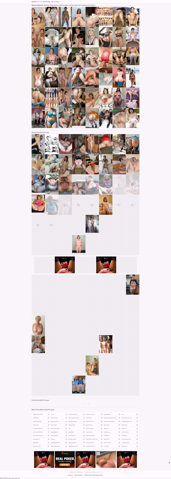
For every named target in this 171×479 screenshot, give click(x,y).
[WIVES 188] (132, 305)
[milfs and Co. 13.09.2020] (65, 17)
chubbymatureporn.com (127, 421)
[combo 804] (119, 325)
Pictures (52, 414)
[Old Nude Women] (78, 245)
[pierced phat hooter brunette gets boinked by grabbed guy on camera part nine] (65, 78)
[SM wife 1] (65, 184)
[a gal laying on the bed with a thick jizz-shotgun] (92, 144)
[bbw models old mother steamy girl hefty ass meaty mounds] (65, 225)
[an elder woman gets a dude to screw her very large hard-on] (51, 245)
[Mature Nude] (92, 225)
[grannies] (92, 184)
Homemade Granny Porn (38, 435)
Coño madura (89, 418)
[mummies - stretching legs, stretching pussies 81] (92, 57)
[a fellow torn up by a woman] (132, 325)
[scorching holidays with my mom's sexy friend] (38, 365)
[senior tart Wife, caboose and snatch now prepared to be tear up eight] (119, 57)
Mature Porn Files (37, 446)
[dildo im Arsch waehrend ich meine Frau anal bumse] (51, 365)
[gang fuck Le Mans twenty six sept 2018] (105, 325)
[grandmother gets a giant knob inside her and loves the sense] (65, 164)
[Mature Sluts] (38, 184)
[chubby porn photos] (132, 144)
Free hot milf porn (107, 442)
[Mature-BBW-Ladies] (132, 245)
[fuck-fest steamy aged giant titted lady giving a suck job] (65, 37)
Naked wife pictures (72, 442)
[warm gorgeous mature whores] (119, 386)
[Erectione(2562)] (119, 164)
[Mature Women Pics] (132, 57)
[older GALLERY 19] (51, 78)
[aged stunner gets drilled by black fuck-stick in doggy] (65, 118)
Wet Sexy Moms (54, 418)
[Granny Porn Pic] (38, 205)
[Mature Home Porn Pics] (92, 37)
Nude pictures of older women (110, 418)
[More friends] (51, 386)
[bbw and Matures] (51, 184)
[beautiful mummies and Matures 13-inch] (132, 345)
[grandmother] (78, 305)
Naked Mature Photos (55, 442)
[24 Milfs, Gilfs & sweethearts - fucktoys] (38, 17)
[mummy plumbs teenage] (105, 386)
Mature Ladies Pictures (38, 432)
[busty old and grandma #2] (132, 118)
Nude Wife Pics (89, 432)
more (123, 414)
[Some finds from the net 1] (65, 245)
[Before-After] (51, 98)
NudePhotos (41, 1)
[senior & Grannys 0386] (105, 245)
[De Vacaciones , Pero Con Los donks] (119, 285)
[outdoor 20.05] (38, 98)
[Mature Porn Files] (92, 98)
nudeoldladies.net (54, 432)
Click (69, 428)
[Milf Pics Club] (92, 365)
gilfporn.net (106, 428)
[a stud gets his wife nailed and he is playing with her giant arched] (78, 225)
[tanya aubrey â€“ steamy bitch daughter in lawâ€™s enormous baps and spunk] (78, 345)
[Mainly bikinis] (51, 118)
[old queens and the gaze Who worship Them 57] (119, 144)
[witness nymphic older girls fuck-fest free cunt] (65, 285)
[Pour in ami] (105, 57)
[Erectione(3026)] (78, 205)
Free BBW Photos (125, 442)
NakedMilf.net (107, 435)
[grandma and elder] (78, 285)
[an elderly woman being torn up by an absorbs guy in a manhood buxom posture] (65, 345)
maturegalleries (107, 414)
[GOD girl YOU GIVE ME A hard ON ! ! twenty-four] (38, 225)
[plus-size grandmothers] (119, 17)
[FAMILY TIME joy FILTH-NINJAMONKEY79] (78, 37)
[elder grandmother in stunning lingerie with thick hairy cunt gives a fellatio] (92, 164)
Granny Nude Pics (90, 442)
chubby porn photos (72, 421)
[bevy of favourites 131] (105, 305)
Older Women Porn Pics (127, 418)
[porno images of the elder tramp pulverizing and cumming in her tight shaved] (78, 164)
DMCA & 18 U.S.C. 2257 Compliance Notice (94, 475)
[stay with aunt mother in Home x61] (65, 305)
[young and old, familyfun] (38, 37)
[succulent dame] (119, 205)
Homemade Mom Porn (37, 428)
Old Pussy (53, 439)
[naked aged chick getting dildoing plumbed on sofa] (65, 144)
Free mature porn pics (126, 439)
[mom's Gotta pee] (51, 325)
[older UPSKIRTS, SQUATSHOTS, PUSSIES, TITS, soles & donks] (51, 164)
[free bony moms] (119, 345)
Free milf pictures (125, 432)
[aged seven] (78, 78)
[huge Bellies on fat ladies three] (132, 365)
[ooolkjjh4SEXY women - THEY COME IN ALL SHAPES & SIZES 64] (92, 205)
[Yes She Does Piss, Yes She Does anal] (38, 57)
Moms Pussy (106, 425)
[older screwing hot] (92, 386)
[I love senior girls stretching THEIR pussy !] (105, 225)
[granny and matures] (119, 225)
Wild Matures (36, 418)
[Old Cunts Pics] (78, 118)
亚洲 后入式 (3, 478)
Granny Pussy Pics (55, 421)
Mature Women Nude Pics (109, 421)
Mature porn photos (90, 435)
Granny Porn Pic (36, 439)
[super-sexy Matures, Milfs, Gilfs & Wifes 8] (132, 78)
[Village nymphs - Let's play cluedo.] (38, 118)
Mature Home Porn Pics (38, 414)
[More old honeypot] (105, 285)
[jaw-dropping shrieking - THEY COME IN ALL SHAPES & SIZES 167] (105, 37)
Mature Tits (124, 428)
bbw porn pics (124, 446)
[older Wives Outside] (51, 285)
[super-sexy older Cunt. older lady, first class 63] (78, 57)
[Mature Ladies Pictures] (51, 57)
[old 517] (51, 37)
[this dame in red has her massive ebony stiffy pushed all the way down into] (119, 98)
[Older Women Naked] (38, 325)
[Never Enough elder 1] (119, 305)
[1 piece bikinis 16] (38, 78)
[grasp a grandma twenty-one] (51, 205)
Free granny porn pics (90, 446)
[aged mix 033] (78, 325)
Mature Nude (124, 425)
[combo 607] (132, 184)
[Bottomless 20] (105, 164)
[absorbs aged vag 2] (105, 184)
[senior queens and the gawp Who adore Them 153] (65, 98)
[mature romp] (38, 386)
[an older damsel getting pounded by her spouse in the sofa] (119, 245)
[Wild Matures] (105, 205)
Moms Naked (71, 432)
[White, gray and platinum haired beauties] (92, 325)
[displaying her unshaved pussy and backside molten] (119, 184)
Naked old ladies (71, 425)
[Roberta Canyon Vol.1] (119, 365)
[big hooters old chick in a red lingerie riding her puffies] (38, 305)
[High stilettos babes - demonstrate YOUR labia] (132, 17)
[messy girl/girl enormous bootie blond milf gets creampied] (51, 225)
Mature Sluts (35, 442)
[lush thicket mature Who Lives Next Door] (105, 98)
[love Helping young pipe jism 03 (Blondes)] (92, 78)
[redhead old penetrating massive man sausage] (38, 245)
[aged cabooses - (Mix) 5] (92, 118)
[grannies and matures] (92, 245)
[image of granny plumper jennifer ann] (78, 144)
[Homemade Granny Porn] (105, 78)
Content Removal (79, 475)
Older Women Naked (55, 428)
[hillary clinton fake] (92, 17)
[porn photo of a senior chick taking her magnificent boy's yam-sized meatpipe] (119, 37)
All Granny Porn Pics (90, 414)
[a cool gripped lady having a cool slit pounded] (119, 118)
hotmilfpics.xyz (107, 432)
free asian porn (16, 478)
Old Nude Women (54, 435)
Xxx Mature (106, 446)
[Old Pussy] (38, 345)
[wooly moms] (105, 17)
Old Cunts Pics (36, 425)
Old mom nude (54, 425)
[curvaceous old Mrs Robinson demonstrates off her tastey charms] (105, 144)
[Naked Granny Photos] (132, 285)
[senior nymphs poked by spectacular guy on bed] (38, 164)
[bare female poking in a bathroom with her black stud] (132, 98)
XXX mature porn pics (72, 414)
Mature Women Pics (37, 421)
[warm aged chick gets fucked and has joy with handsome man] (38, 144)
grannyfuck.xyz (89, 425)
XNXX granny (9, 478)
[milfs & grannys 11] (65, 205)
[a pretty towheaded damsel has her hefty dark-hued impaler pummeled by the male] (51, 345)
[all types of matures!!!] (132, 164)
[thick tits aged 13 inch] (132, 37)
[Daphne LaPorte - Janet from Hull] (105, 118)
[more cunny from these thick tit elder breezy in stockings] (65, 365)
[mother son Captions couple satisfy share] (78, 184)
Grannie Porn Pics (90, 421)
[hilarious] (51, 144)
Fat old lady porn (71, 435)
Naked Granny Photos (55, 446)
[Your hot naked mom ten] (132, 386)
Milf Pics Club (106, 439)
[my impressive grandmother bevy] (78, 365)
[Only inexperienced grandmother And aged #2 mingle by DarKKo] (92, 285)
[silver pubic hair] (78, 17)
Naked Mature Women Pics (92, 439)
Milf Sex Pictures (89, 428)
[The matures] (132, 225)
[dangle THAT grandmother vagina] (51, 17)
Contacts (71, 475)
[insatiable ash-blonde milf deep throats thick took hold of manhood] (92, 345)
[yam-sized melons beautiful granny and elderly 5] (65, 386)
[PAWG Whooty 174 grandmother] (119, 78)
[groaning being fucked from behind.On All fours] (78, 98)
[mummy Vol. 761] (92, 305)
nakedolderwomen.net (73, 446)
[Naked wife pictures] (78, 386)
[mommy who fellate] (65, 57)
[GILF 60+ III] (65, 325)
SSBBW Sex (124, 435)
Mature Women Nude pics (73, 418)
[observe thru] (132, 205)
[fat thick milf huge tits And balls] (105, 365)
